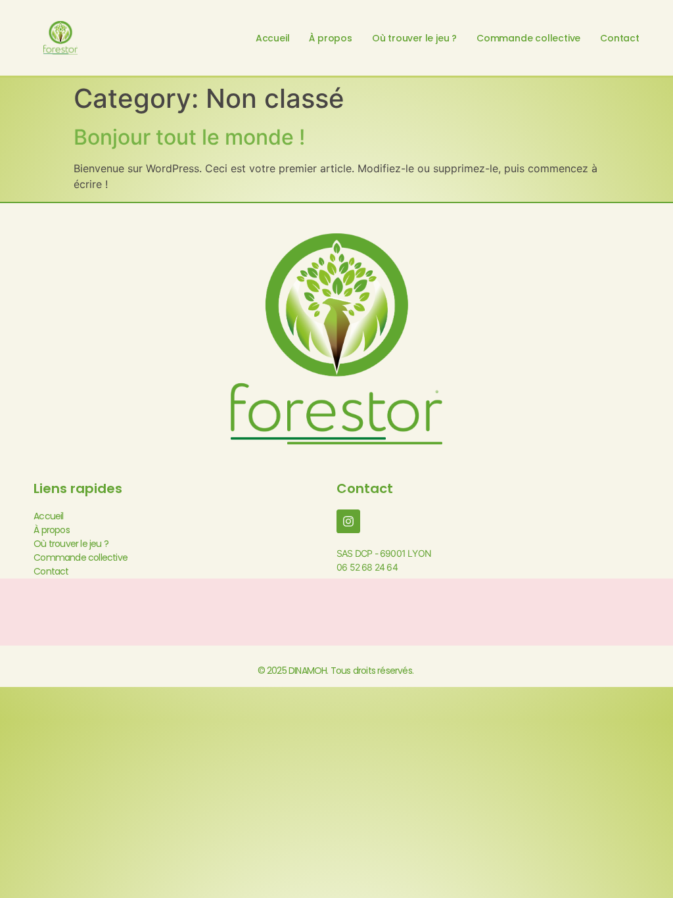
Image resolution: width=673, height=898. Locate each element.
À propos (330, 38)
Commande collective (528, 38)
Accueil (273, 38)
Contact (619, 38)
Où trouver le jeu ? (414, 38)
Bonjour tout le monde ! (189, 137)
